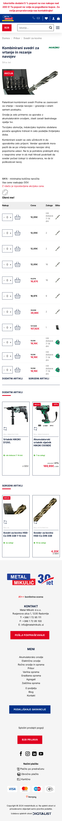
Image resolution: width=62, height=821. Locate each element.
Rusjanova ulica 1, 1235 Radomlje (31, 613)
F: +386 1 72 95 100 (31, 621)
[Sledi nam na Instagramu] (27, 754)
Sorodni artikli (39, 378)
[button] (58, 18)
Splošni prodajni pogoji (31, 727)
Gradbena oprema (31, 675)
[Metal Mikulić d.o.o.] (17, 18)
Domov (6, 38)
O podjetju (31, 688)
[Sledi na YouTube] (41, 754)
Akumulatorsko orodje (31, 657)
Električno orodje (31, 660)
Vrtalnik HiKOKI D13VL (12, 441)
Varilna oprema (31, 672)
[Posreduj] (50, 28)
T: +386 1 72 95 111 (31, 617)
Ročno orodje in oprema (31, 664)
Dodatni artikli (12, 378)
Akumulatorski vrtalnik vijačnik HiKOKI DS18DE (42, 442)
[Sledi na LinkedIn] (34, 754)
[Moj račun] (53, 18)
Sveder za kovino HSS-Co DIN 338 (43, 534)
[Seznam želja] (46, 18)
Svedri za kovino (33, 38)
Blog (31, 691)
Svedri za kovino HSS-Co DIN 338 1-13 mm (15, 534)
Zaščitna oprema (31, 683)
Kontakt (31, 695)
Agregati (31, 679)
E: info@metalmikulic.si (31, 624)
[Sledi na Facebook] (21, 754)
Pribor (17, 38)
